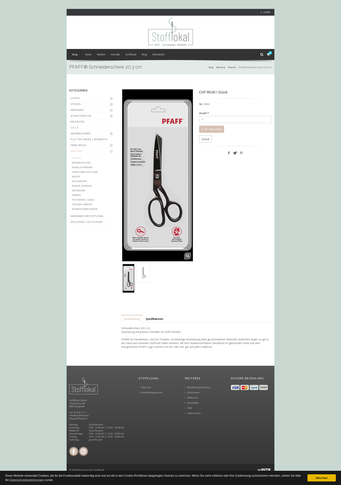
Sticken (75, 104)
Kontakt (115, 54)
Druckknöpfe (79, 181)
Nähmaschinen (80, 133)
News (88, 54)
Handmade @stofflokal (87, 216)
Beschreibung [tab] (132, 319)
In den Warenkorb (211, 129)
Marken (101, 54)
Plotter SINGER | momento (88, 139)
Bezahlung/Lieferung (198, 387)
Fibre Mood (78, 145)
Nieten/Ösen (78, 190)
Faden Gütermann (82, 167)
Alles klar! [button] (322, 477)
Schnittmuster (80, 115)
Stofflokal (130, 54)
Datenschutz (194, 413)
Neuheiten (77, 121)
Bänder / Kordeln (82, 185)
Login (266, 12)
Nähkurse (77, 110)
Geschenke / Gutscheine (86, 222)
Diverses (76, 195)
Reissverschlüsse (81, 162)
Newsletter (158, 54)
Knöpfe (76, 176)
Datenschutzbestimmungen (27, 479)
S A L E (74, 127)
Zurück (205, 139)
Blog (144, 54)
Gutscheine (193, 392)
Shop (75, 54)
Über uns (145, 387)
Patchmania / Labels (83, 199)
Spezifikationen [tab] (154, 319)
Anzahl (204, 113)
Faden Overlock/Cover (85, 172)
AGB (189, 408)
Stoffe (75, 98)
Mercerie (220, 67)
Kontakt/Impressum (151, 392)
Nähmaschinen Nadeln (85, 209)
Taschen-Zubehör (82, 204)
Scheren (232, 67)
